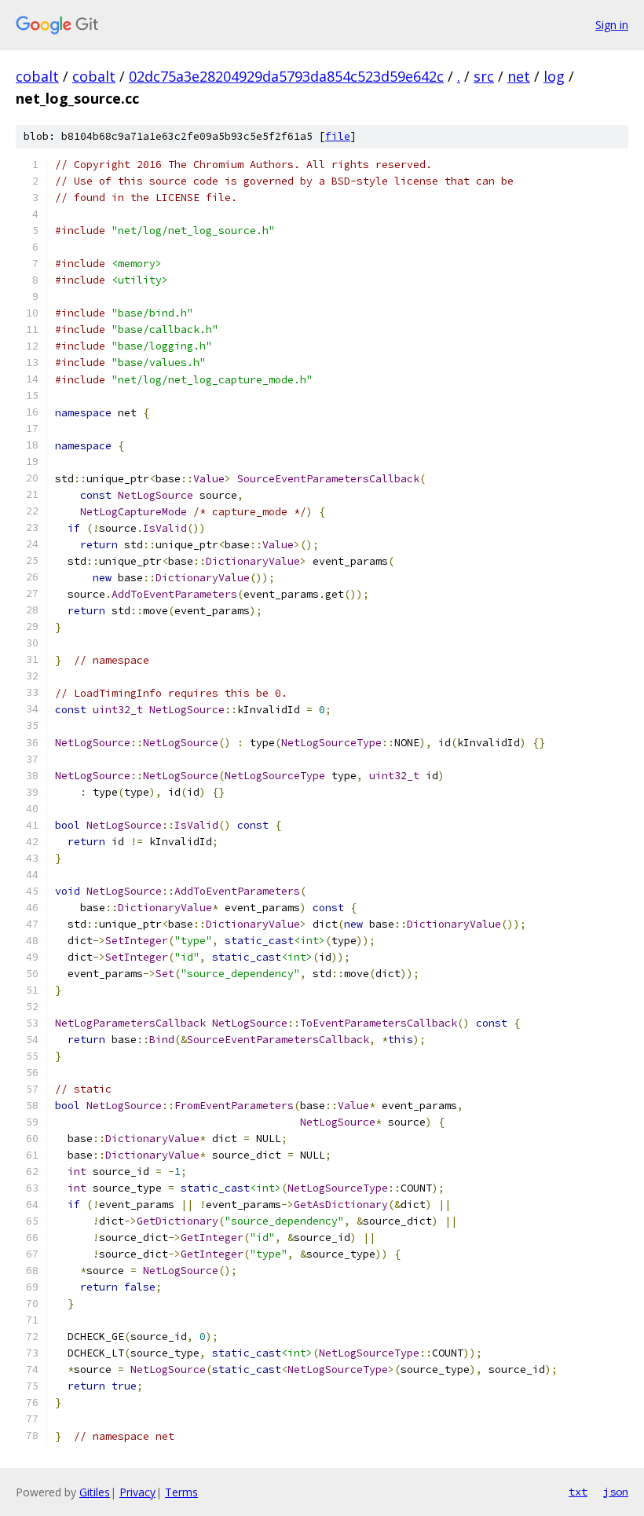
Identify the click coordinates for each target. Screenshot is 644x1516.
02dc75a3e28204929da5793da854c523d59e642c (286, 76)
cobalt (37, 76)
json (615, 1492)
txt (578, 1492)
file (337, 136)
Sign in (611, 24)
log (554, 76)
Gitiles (94, 1492)
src (484, 76)
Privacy (137, 1492)
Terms (181, 1492)
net (518, 76)
